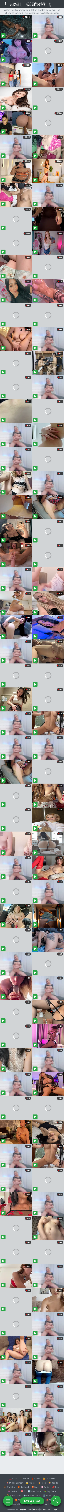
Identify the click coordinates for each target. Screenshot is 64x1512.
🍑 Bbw (34, 1487)
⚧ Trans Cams (14, 1495)
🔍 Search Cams (47, 1504)
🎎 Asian (13, 1478)
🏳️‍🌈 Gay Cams (50, 1491)
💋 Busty (56, 1487)
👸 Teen (42, 1483)
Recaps (36, 1509)
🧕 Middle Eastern (14, 1483)
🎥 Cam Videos (16, 1504)
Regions (23, 1509)
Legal (55, 1509)
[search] (56, 1501)
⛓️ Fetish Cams (50, 1495)
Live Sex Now (32, 1500)
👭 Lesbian (13, 1491)
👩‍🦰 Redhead (23, 1487)
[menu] (8, 1501)
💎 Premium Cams (31, 1495)
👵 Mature (31, 1483)
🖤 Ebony (24, 1478)
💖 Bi (23, 1491)
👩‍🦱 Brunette (9, 1487)
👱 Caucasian (49, 1478)
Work (30, 1509)
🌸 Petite (45, 1487)
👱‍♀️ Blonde (53, 1483)
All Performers (45, 1509)
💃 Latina (35, 1478)
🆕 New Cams (34, 1491)
